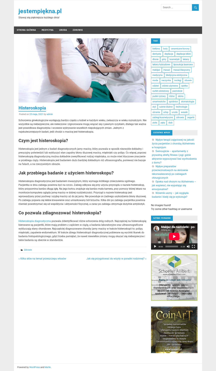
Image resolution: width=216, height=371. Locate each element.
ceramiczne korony (180, 48)
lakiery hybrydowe (161, 64)
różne (172, 96)
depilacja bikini (183, 54)
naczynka (166, 80)
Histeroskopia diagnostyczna (35, 221)
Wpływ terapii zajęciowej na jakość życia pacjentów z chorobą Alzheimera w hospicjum (173, 143)
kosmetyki (174, 59)
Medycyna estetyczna (176, 75)
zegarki (190, 117)
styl (154, 107)
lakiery (186, 59)
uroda (175, 112)
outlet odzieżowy (160, 91)
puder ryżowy (159, 96)
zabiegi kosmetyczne (162, 117)
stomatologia (187, 101)
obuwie (188, 80)
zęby (162, 122)
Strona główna (26, 30)
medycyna (157, 75)
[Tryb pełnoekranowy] (193, 246)
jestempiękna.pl (40, 11)
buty (165, 48)
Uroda (63, 30)
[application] (174, 236)
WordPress (34, 367)
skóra (180, 96)
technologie (181, 107)
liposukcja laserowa (183, 64)
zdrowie (180, 117)
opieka (184, 85)
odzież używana (170, 85)
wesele (184, 112)
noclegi (177, 80)
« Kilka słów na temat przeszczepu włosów (42, 258)
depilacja (168, 54)
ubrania (156, 112)
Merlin (48, 367)
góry (164, 59)
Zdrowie (78, 30)
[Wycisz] (188, 246)
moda (155, 80)
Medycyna (47, 30)
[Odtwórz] (155, 246)
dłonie (155, 59)
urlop (165, 112)
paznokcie (177, 91)
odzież (155, 85)
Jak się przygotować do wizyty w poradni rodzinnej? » (116, 258)
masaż (166, 70)
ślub (170, 122)
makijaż (156, 70)
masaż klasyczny (181, 70)
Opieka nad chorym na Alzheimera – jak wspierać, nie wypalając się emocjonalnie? (174, 185)
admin (50, 114)
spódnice (173, 101)
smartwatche (159, 101)
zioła (154, 122)
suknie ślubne (166, 107)
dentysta (156, 54)
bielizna (156, 48)
